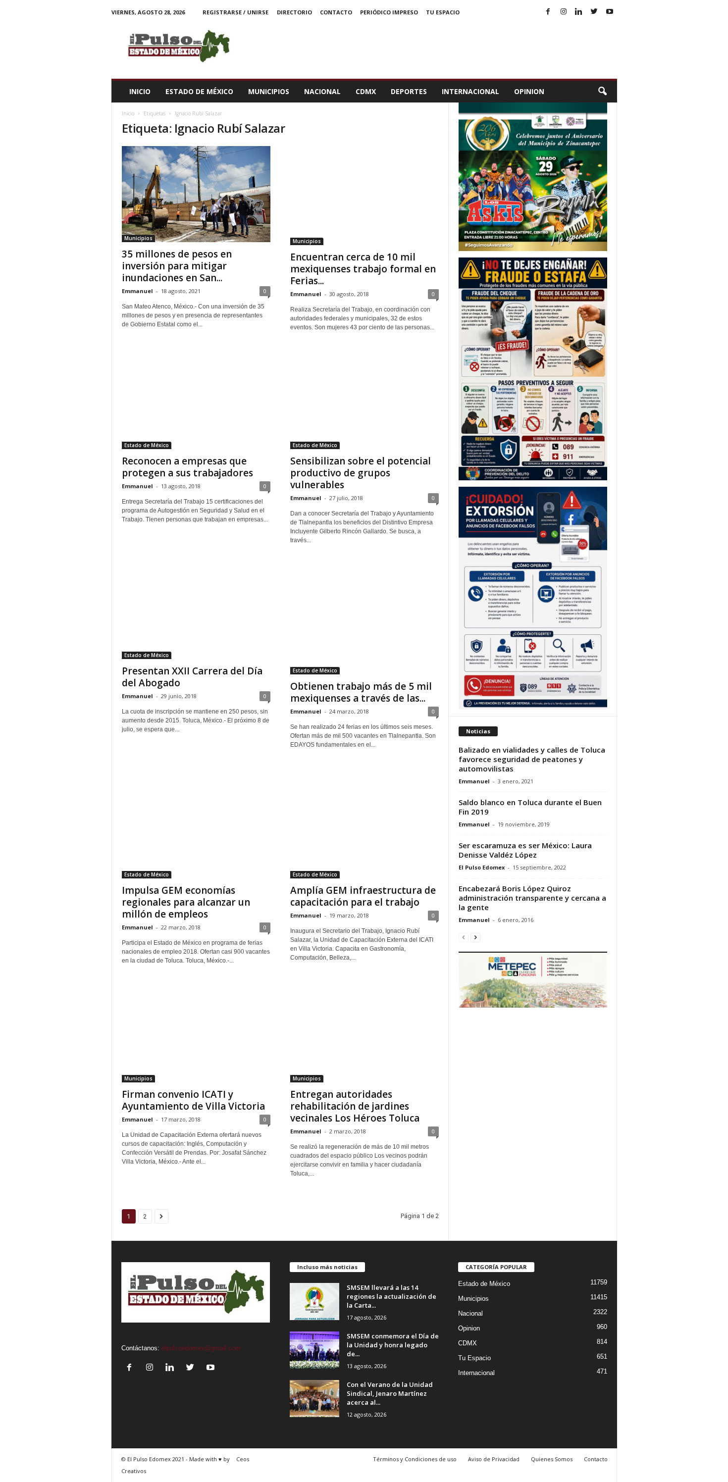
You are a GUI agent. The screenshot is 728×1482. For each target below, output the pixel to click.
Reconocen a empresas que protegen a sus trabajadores (187, 467)
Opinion (529, 91)
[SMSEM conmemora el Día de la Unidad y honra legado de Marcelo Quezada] (314, 1350)
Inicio (140, 91)
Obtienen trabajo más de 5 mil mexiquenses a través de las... (361, 692)
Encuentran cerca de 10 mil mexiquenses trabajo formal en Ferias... (363, 269)
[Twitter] (594, 12)
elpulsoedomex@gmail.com (201, 1348)
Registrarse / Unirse (235, 12)
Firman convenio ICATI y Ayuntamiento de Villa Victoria (193, 1100)
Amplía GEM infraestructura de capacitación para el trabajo (363, 896)
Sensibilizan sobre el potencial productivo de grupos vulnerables (360, 473)
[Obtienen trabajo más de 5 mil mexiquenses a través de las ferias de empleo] (364, 618)
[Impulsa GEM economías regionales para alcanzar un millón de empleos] (196, 823)
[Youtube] (610, 12)
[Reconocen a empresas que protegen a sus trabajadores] (196, 399)
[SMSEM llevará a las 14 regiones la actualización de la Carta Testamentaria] (314, 1301)
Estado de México (199, 91)
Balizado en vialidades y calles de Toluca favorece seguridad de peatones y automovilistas (532, 759)
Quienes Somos (551, 1459)
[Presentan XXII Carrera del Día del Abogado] (196, 611)
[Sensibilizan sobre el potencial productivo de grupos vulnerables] (364, 399)
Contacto (336, 12)
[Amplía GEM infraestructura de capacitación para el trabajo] (364, 823)
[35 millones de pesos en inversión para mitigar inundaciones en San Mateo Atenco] (196, 194)
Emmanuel (137, 291)
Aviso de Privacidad (494, 1459)
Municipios (268, 91)
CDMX (366, 91)
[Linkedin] (579, 12)
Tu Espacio (443, 12)
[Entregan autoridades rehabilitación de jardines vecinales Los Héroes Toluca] (364, 1032)
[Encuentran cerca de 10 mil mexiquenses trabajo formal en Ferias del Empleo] (364, 195)
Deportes (409, 91)
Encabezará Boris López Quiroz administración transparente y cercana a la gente (532, 897)
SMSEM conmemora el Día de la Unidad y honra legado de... (393, 1344)
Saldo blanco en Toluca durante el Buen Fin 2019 (530, 807)
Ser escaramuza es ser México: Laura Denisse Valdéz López (525, 850)
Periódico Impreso (389, 12)
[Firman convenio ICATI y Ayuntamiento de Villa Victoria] (196, 1032)
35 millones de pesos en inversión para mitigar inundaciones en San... (177, 266)
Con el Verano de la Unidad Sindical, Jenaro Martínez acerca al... (390, 1393)
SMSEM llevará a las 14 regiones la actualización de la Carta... (391, 1296)
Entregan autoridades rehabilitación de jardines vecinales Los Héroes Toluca (354, 1106)
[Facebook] (548, 12)
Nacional (322, 91)
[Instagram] (564, 12)
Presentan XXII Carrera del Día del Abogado (192, 676)
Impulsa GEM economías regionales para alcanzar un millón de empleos (186, 902)
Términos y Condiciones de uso (415, 1459)
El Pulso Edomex (482, 867)
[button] (602, 91)
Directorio (294, 12)
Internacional (470, 91)
